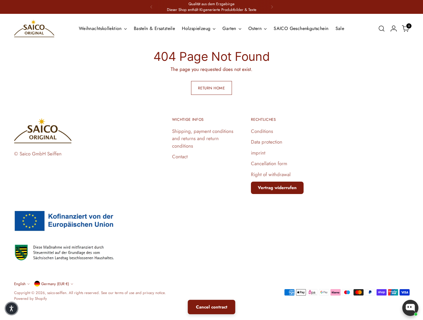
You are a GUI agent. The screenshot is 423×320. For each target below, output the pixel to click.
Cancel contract (211, 307)
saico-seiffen (56, 292)
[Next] (272, 7)
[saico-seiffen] (34, 28)
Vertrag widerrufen (277, 188)
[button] (11, 308)
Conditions (262, 131)
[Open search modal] (381, 28)
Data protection (266, 141)
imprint (258, 152)
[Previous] (151, 7)
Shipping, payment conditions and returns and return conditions (202, 138)
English (20, 284)
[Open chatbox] (410, 308)
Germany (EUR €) (55, 284)
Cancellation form (269, 163)
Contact (180, 156)
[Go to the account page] (393, 28)
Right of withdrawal (271, 174)
